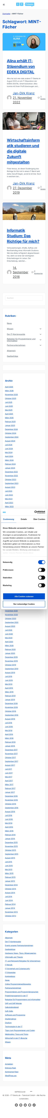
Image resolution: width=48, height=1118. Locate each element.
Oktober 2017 (10, 757)
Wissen (8, 1042)
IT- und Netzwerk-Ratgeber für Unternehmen (22, 961)
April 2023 (9, 503)
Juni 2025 (9, 406)
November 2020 (11, 615)
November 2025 (11, 394)
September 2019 (11, 669)
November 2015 (11, 846)
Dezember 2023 (11, 472)
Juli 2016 (8, 815)
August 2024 (10, 441)
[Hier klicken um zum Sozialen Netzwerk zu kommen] (20, 1105)
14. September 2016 (20, 272)
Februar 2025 (10, 421)
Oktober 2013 (10, 916)
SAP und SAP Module (13, 1003)
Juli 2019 (8, 676)
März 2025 (9, 418)
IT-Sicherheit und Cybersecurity (17, 969)
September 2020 (11, 622)
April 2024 (9, 456)
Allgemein (9, 938)
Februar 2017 (10, 788)
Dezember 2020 (11, 611)
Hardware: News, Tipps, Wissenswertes (20, 953)
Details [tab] (24, 519)
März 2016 (9, 831)
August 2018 (10, 719)
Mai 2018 (8, 730)
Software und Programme (15, 1015)
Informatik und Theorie (14, 957)
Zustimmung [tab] (8, 519)
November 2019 (11, 661)
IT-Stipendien (10, 972)
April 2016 (9, 827)
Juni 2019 (9, 680)
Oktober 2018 (10, 711)
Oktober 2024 (10, 433)
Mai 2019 (8, 684)
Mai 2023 (8, 499)
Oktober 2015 (10, 850)
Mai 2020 (8, 638)
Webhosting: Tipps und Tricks (16, 1034)
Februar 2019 (10, 696)
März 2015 (9, 873)
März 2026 (9, 391)
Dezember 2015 (11, 842)
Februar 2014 (10, 904)
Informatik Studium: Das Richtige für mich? (23, 236)
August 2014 (10, 893)
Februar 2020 (10, 649)
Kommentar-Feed (11, 1072)
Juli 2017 (8, 769)
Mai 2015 (8, 869)
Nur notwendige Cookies (24, 604)
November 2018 (11, 707)
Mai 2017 (8, 777)
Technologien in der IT (13, 1026)
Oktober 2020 (10, 618)
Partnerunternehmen (13, 988)
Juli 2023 (8, 491)
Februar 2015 (10, 877)
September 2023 (11, 483)
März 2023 (9, 506)
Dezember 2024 (11, 429)
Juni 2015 (9, 866)
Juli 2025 (8, 402)
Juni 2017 (9, 773)
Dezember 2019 (11, 657)
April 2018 (9, 734)
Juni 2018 (9, 727)
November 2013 (11, 912)
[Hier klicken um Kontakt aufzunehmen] (16, 1105)
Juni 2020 (9, 634)
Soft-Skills (9, 1011)
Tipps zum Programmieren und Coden (20, 1030)
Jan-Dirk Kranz (24, 93)
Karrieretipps (10, 976)
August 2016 (10, 811)
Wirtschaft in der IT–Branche (16, 1038)
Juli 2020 (8, 630)
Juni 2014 (9, 900)
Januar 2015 (10, 881)
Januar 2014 (10, 908)
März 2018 (9, 738)
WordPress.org (10, 1076)
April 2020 (9, 642)
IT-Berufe (8, 965)
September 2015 (11, 854)
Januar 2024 (10, 468)
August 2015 (10, 858)
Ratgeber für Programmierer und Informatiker (22, 999)
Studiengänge (10, 1019)
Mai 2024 (8, 452)
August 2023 (10, 487)
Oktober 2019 (10, 665)
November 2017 (11, 754)
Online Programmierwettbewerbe (18, 984)
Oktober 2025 (10, 398)
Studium (8, 1023)
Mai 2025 (8, 410)
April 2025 (9, 414)
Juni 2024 (9, 449)
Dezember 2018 (11, 703)
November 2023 (11, 476)
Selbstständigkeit (12, 1007)
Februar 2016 (10, 835)
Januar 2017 (10, 792)
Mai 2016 (8, 823)
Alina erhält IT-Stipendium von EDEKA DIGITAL (21, 66)
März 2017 (9, 784)
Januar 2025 (10, 425)
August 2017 (10, 765)
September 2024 (11, 437)
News (7, 980)
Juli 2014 (8, 896)
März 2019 (9, 692)
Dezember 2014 (11, 885)
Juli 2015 (8, 862)
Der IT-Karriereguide (13, 942)
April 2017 (9, 781)
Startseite (6, 14)
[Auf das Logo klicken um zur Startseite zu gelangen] (25, 4)
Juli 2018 (8, 723)
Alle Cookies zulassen (24, 596)
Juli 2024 (8, 445)
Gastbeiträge (10, 949)
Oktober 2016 (10, 804)
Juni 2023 (9, 495)
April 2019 (9, 688)
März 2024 (9, 460)
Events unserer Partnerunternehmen (19, 945)
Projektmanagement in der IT (16, 996)
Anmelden (9, 1064)
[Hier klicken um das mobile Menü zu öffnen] (3, 4)
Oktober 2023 (10, 479)
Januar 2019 (10, 700)
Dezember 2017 (11, 750)
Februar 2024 (10, 464)
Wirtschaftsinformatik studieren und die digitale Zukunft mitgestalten (23, 151)
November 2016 (11, 800)
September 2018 (11, 715)
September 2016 (11, 808)
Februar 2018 (10, 742)
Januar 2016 (10, 839)
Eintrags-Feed (10, 1068)
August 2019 (10, 672)
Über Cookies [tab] (39, 519)
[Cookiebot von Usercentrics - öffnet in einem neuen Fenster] (34, 512)
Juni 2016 (9, 819)
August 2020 (10, 626)
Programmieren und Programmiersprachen (21, 992)
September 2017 (11, 761)
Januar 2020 (10, 653)
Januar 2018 (10, 746)
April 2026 (9, 387)
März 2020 (9, 645)
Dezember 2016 (11, 796)
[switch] (41, 570)
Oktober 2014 (10, 889)
